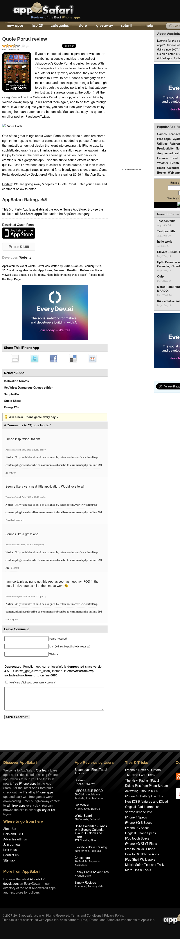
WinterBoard (83, 815)
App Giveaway (104, 26)
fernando (83, 850)
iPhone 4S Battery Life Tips (144, 796)
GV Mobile (82, 805)
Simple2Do (11, 394)
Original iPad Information (142, 806)
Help (149, 26)
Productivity (165, 148)
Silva (93, 840)
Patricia (82, 861)
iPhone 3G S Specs (138, 822)
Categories (59, 26)
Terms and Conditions (86, 915)
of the (56, 17)
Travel (174, 158)
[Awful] (4, 46)
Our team (42, 770)
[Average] (11, 46)
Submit (126, 26)
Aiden (80, 875)
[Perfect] (18, 46)
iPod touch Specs (137, 838)
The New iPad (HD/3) (140, 775)
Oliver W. (90, 784)
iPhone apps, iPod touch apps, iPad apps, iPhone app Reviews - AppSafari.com (52, 8)
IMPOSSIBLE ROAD (89, 790)
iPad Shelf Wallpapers (140, 859)
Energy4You (12, 407)
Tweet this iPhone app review (34, 358)
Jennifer (81, 886)
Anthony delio (96, 886)
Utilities (162, 143)
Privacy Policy (113, 915)
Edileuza (95, 850)
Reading (72, 270)
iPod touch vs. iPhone (140, 849)
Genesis (83, 819)
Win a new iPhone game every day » (33, 417)
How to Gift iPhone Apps (142, 854)
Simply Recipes (85, 882)
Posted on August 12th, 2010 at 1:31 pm (24, 596)
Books (161, 172)
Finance (162, 158)
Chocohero (82, 857)
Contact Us (11, 855)
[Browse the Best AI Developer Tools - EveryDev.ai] (55, 313)
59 (76, 794)
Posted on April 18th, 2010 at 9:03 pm (23, 544)
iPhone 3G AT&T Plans (141, 843)
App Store (45, 270)
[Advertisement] (131, 98)
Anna (80, 784)
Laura (80, 773)
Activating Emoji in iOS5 (141, 791)
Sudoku (80, 780)
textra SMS (83, 808)
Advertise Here (132, 169)
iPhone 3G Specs (137, 827)
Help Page (14, 279)
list (53, 809)
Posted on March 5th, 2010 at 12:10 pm (24, 450)
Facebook (54, 358)
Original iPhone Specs (140, 833)
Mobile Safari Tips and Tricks (145, 864)
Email (161, 168)
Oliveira (84, 840)
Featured (59, 270)
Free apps (164, 139)
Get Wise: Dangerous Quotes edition (28, 387)
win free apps (16, 805)
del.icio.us (73, 358)
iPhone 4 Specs (136, 817)
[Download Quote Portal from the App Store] (16, 72)
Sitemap (9, 860)
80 (76, 819)
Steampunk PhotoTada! (91, 769)
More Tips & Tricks (138, 870)
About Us (9, 828)
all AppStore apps (28, 213)
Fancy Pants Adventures (92, 872)
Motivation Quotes (16, 381)
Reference (87, 270)
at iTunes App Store (18, 233)
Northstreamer (14, 520)
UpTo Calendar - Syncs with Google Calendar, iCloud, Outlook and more (91, 831)
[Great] (14, 46)
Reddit (92, 358)
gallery (42, 809)
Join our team (12, 844)
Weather (162, 163)
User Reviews (27, 46)
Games (162, 134)
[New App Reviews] (14, 26)
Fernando (95, 819)
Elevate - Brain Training (91, 847)
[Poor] (7, 46)
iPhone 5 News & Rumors (143, 770)
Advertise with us (15, 839)
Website (25, 257)
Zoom (23, 46)
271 (77, 840)
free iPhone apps (24, 783)
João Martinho (94, 798)
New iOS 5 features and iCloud (146, 801)
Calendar (173, 168)
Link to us (10, 849)
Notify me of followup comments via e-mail (32, 682)
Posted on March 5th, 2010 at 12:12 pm (24, 497)
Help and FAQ (13, 834)
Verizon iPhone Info (138, 812)
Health (174, 163)
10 (76, 861)
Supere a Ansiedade (87, 863)
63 (76, 850)
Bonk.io (95, 808)
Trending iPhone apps (38, 792)
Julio (88, 875)
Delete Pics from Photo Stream (146, 785)
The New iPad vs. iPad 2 (142, 780)
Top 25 (37, 26)
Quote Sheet (12, 400)
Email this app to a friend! (15, 358)
